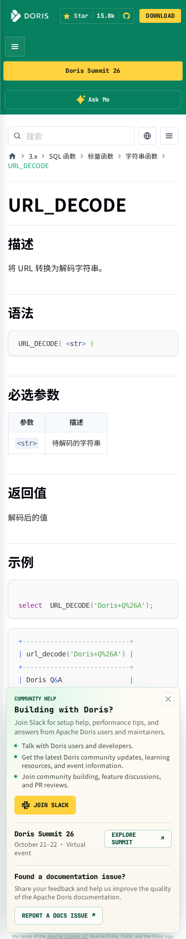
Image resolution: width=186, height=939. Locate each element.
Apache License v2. (67, 936)
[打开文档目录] (169, 136)
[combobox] (71, 136)
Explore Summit (138, 838)
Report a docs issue (58, 916)
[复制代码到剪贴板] (166, 343)
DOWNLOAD (160, 16)
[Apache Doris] (30, 16)
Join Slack (51, 805)
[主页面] (12, 156)
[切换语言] (147, 136)
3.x (33, 156)
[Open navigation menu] (15, 47)
